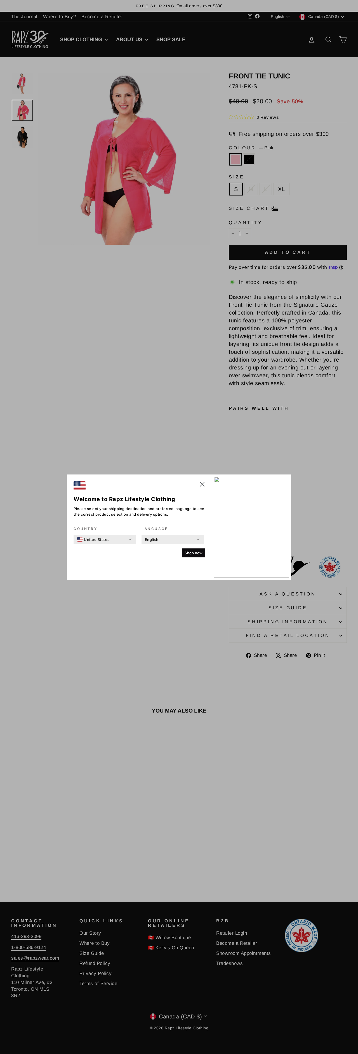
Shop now (194, 553)
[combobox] (93, 539)
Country (85, 529)
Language (155, 529)
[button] (202, 485)
